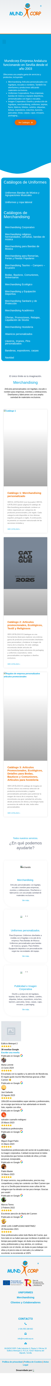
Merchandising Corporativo (20, 227)
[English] (43, 40)
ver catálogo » (13, 529)
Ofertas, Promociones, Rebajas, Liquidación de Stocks (22, 318)
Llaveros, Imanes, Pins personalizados (17, 342)
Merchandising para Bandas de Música (22, 247)
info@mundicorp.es (25, 1339)
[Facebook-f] (20, 42)
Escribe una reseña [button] (10, 1052)
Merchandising (25, 1297)
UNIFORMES (25, 1292)
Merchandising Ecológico (18, 284)
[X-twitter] (25, 42)
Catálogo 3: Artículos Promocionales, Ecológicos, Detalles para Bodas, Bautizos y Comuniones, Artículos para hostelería (25, 773)
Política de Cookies (33, 1362)
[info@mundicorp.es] (26, 1334)
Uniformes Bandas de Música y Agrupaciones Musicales (22, 194)
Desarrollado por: (24, 1370)
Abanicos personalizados (18, 334)
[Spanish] (43, 43)
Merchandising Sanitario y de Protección (21, 302)
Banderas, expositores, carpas (22, 350)
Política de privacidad (12, 1362)
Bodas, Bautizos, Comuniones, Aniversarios (22, 276)
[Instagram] (30, 42)
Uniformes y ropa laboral (18, 202)
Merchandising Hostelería (19, 327)
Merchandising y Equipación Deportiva (20, 292)
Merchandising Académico (19, 310)
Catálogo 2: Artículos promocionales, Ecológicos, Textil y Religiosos (25, 625)
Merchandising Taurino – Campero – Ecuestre (25, 266)
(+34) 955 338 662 (25, 1329)
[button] (4, 42)
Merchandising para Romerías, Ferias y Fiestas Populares (22, 257)
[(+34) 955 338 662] (26, 1324)
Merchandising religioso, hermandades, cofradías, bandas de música (25, 237)
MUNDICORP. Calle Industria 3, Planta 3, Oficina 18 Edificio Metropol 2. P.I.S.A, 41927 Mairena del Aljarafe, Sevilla (25, 1350)
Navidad (9, 357)
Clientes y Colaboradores (25, 1302)
